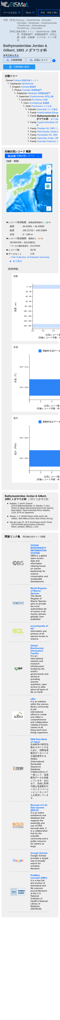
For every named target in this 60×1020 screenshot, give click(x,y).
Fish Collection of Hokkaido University (30, 257)
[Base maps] (48, 186)
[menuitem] (11, 12)
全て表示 (17, 261)
